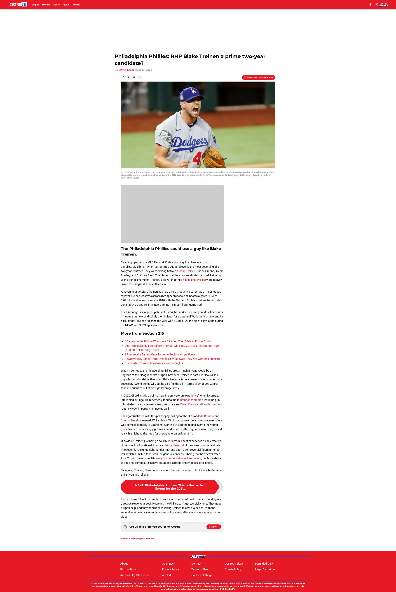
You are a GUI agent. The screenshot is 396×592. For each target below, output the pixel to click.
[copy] (140, 77)
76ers (56, 4)
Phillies (46, 4)
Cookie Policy (233, 569)
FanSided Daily (264, 563)
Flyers (66, 4)
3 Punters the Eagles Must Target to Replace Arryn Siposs (160, 354)
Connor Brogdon (131, 420)
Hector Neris (171, 445)
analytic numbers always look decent (178, 458)
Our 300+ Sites (234, 563)
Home (124, 538)
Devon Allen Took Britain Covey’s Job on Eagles (154, 363)
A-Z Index (168, 575)
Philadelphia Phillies (193, 279)
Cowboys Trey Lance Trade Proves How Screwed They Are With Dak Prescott (172, 358)
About (76, 4)
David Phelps (188, 404)
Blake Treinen (187, 271)
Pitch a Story (128, 569)
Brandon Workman (191, 400)
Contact (196, 563)
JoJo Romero (205, 416)
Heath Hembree (212, 404)
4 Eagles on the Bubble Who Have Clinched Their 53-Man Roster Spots (168, 341)
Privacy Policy (170, 569)
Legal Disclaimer (265, 569)
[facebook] (370, 4)
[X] (376, 4)
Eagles (35, 4)
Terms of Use (199, 569)
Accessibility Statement (135, 575)
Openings (168, 563)
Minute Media (104, 583)
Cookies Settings (201, 575)
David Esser (126, 69)
